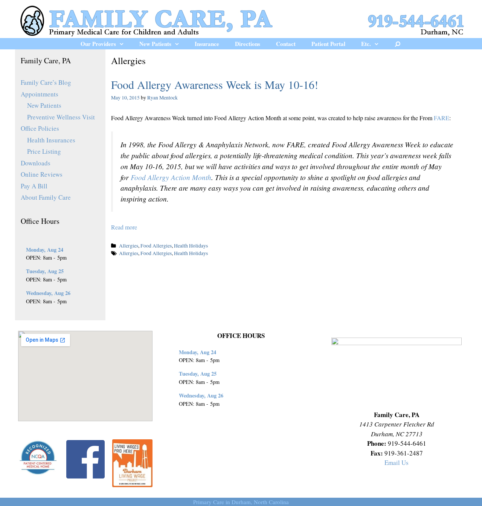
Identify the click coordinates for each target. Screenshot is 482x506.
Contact (286, 44)
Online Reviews (42, 174)
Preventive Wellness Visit (61, 117)
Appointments (39, 94)
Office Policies (40, 128)
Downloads (35, 163)
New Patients (155, 44)
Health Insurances (51, 140)
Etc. (366, 44)
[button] (123, 43)
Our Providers (98, 44)
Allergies (128, 245)
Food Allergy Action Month (171, 177)
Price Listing (44, 151)
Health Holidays (191, 245)
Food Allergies (156, 245)
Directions (247, 44)
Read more (124, 227)
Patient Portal (328, 44)
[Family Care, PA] (241, 20)
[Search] (397, 43)
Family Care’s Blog (46, 82)
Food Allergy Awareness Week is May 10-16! (214, 84)
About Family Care (46, 197)
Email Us (396, 462)
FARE (441, 118)
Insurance (207, 44)
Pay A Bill (34, 186)
